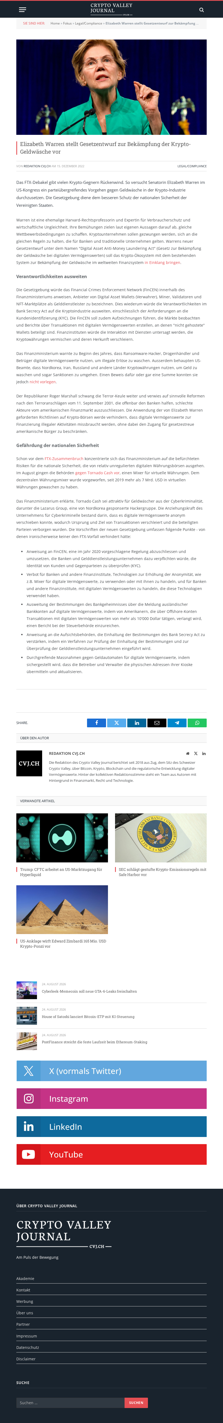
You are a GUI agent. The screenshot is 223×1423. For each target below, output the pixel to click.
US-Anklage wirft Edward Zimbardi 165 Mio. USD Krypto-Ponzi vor (63, 943)
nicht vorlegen (43, 381)
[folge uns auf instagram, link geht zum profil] (112, 1098)
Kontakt (23, 1290)
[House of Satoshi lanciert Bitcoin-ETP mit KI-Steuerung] (27, 1015)
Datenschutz (27, 1347)
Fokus (67, 23)
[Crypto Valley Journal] (111, 10)
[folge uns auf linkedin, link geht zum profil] (112, 1126)
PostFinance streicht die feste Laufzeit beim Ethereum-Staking (94, 1041)
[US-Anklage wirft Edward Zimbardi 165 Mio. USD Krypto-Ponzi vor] (62, 909)
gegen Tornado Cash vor (97, 472)
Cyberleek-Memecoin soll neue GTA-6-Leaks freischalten (89, 991)
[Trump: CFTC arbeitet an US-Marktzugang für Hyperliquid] (62, 837)
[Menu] (22, 10)
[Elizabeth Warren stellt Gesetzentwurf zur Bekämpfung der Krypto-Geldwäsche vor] (111, 87)
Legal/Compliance (88, 23)
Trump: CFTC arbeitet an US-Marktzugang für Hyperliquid (61, 872)
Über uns (24, 1312)
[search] (201, 10)
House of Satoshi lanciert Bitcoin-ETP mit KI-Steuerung (88, 1016)
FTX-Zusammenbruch (64, 458)
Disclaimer (26, 1358)
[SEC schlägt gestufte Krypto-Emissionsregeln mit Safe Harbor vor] (161, 837)
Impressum (26, 1336)
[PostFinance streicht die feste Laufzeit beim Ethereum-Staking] (27, 1041)
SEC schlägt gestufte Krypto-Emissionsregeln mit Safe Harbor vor (162, 872)
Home (55, 23)
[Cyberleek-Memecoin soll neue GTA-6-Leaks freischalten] (27, 990)
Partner (23, 1324)
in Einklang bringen (162, 262)
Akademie (25, 1278)
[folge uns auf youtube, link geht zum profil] (112, 1154)
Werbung (24, 1301)
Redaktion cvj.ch (37, 166)
